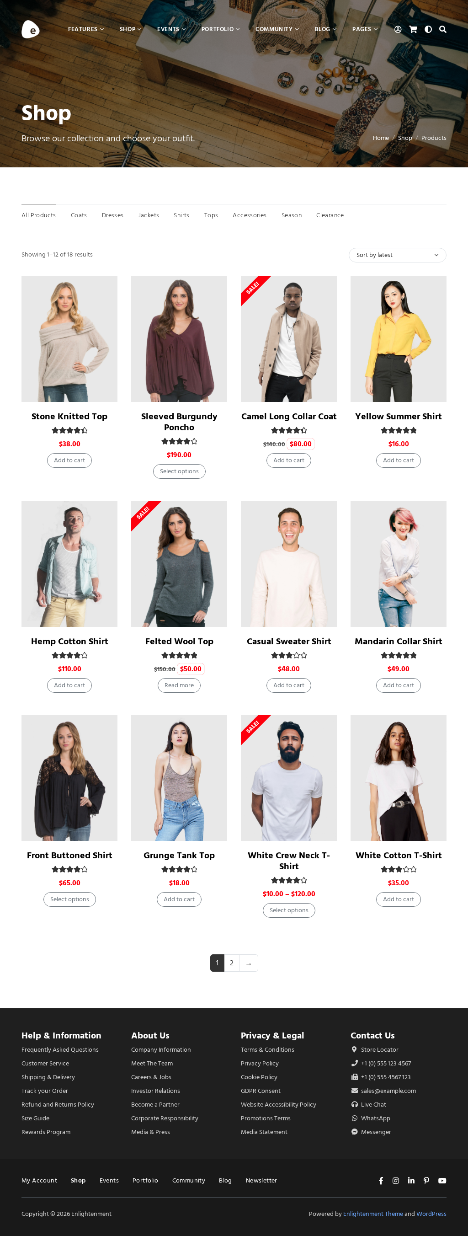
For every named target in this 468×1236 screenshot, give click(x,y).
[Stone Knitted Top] (69, 339)
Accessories (249, 215)
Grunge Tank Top (179, 855)
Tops (211, 215)
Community (189, 1180)
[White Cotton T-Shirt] (399, 778)
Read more (179, 685)
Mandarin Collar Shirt (398, 641)
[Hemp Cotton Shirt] (69, 564)
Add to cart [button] (69, 460)
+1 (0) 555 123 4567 (385, 1063)
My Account (39, 1180)
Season (292, 215)
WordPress (431, 1214)
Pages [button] (362, 29)
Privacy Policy (260, 1063)
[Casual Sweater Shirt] (289, 564)
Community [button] (273, 29)
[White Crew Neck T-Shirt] (289, 778)
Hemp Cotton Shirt (69, 641)
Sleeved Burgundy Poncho (179, 421)
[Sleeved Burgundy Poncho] (179, 339)
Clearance (330, 215)
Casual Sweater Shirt (289, 641)
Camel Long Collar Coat (289, 416)
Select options (179, 471)
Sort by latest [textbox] (374, 255)
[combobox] (398, 255)
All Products (38, 215)
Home (381, 138)
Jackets (149, 215)
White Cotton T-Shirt (399, 855)
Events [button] (168, 29)
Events (109, 1180)
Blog (225, 1180)
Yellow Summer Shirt (398, 416)
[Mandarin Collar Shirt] (399, 564)
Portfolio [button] (218, 29)
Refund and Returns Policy (57, 1104)
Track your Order (44, 1091)
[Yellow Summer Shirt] (399, 339)
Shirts (181, 215)
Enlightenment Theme (373, 1214)
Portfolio (146, 1180)
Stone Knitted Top (69, 416)
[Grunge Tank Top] (179, 778)
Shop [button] (127, 29)
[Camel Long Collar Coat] (289, 339)
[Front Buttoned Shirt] (69, 778)
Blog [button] (322, 29)
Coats (79, 215)
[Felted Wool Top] (179, 564)
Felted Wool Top (179, 641)
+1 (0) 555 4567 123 (385, 1077)
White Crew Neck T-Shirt (289, 860)
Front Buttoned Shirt (69, 855)
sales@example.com (388, 1091)
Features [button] (83, 29)
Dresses (113, 215)
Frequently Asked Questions (60, 1049)
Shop (405, 138)
